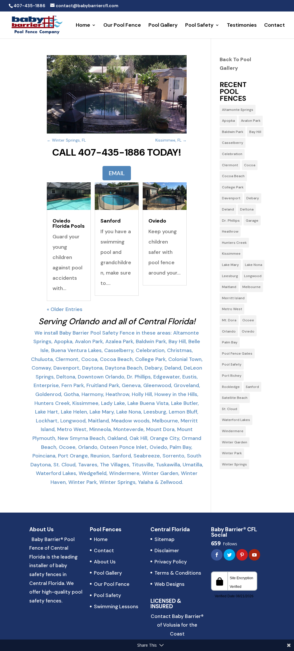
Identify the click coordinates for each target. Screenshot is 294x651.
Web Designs (169, 584)
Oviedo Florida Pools (69, 223)
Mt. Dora (229, 320)
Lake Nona (253, 264)
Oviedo (157, 220)
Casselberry (232, 142)
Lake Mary (230, 264)
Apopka (228, 120)
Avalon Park (250, 120)
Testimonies (242, 25)
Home (83, 25)
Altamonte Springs (237, 109)
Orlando (229, 331)
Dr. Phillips (231, 220)
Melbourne (251, 287)
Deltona (247, 209)
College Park (232, 187)
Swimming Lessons (116, 606)
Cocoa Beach (233, 176)
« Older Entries (64, 309)
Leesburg (230, 276)
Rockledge (231, 387)
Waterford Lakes (236, 420)
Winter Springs (234, 464)
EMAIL (117, 173)
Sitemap (164, 539)
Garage (252, 220)
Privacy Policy (170, 562)
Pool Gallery (163, 25)
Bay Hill (255, 132)
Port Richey (231, 375)
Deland (228, 209)
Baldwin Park (232, 132)
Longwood (253, 276)
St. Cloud (229, 409)
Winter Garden (234, 442)
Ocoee (248, 320)
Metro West (232, 309)
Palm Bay (229, 342)
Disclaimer (166, 550)
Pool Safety (199, 25)
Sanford (110, 220)
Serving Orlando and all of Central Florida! (116, 321)
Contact (274, 25)
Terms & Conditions (177, 573)
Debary (252, 198)
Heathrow (230, 231)
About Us (105, 562)
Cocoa (249, 165)
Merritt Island (233, 298)
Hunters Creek (234, 242)
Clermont (230, 165)
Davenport (231, 198)
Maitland (229, 287)
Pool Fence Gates (237, 353)
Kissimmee (231, 253)
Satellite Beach (234, 397)
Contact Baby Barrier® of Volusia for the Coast (177, 625)
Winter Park (232, 453)
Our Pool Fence (122, 25)
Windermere (232, 431)
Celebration (232, 154)
